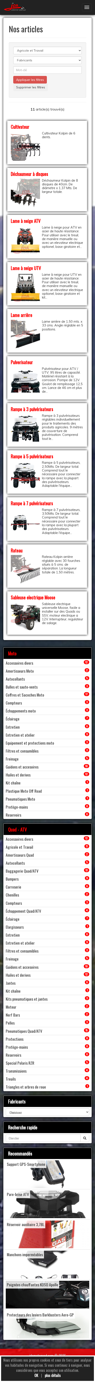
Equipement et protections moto (30, 743)
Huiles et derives (18, 775)
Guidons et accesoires (22, 767)
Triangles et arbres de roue (26, 1087)
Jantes (10, 983)
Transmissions (16, 1071)
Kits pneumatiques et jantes (27, 999)
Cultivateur (20, 126)
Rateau (17, 550)
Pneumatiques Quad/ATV (24, 1031)
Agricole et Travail (19, 847)
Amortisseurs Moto (20, 671)
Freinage (12, 759)
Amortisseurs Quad (20, 855)
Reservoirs (13, 815)
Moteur (11, 1007)
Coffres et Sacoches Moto (25, 695)
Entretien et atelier (20, 735)
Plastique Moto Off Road (24, 791)
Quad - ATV (17, 829)
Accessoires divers (19, 663)
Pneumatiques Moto (20, 799)
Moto (12, 653)
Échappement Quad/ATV (23, 911)
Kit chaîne (13, 783)
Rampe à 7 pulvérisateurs (32, 503)
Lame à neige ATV (26, 220)
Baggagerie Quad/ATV (22, 871)
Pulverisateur (22, 362)
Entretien (13, 727)
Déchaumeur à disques (29, 173)
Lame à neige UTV (26, 267)
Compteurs (14, 703)
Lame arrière (21, 314)
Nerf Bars (13, 1015)
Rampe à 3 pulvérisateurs (32, 409)
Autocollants (15, 679)
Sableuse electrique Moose (33, 597)
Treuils (11, 1079)
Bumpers (12, 879)
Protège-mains (17, 807)
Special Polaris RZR (20, 1063)
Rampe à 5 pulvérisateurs (32, 456)
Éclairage (12, 719)
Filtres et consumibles (22, 751)
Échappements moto (21, 711)
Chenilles (12, 895)
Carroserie (13, 887)
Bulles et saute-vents (22, 687)
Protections (14, 1039)
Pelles (10, 1023)
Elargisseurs (15, 927)
